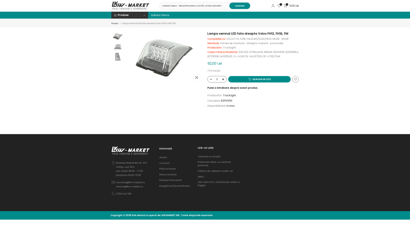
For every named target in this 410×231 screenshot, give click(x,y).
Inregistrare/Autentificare (174, 186)
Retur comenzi (168, 174)
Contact (164, 163)
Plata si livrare (167, 168)
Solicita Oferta (160, 15)
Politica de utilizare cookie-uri (215, 171)
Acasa (114, 23)
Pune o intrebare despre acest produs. (232, 88)
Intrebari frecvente (170, 180)
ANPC (201, 176)
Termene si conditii (209, 156)
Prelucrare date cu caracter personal (214, 163)
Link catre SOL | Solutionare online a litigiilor (219, 183)
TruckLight (229, 95)
